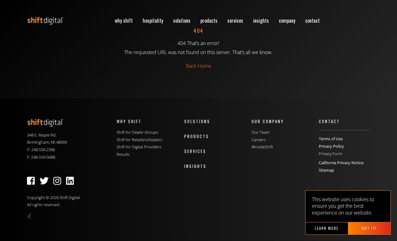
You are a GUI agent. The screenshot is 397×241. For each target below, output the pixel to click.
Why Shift (124, 20)
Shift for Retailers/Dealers (139, 139)
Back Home (198, 66)
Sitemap (326, 170)
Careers (258, 139)
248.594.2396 (43, 149)
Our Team (261, 132)
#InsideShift (262, 147)
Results (123, 154)
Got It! (369, 228)
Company (287, 20)
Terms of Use (331, 138)
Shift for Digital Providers (139, 147)
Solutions (181, 20)
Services (235, 20)
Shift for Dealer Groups (137, 132)
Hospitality (153, 20)
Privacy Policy (331, 146)
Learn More (327, 228)
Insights (261, 20)
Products (208, 20)
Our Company (268, 121)
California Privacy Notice (341, 162)
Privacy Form (330, 153)
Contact (312, 20)
